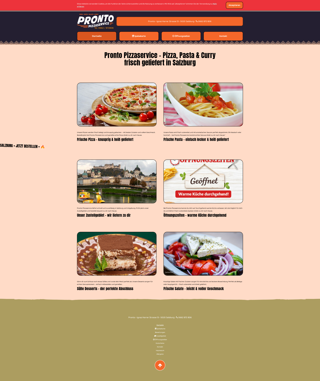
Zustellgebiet (161, 336)
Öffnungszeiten (161, 339)
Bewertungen (160, 332)
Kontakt (160, 346)
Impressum (160, 350)
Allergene (160, 354)
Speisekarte (160, 328)
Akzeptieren (234, 5)
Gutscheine (160, 343)
